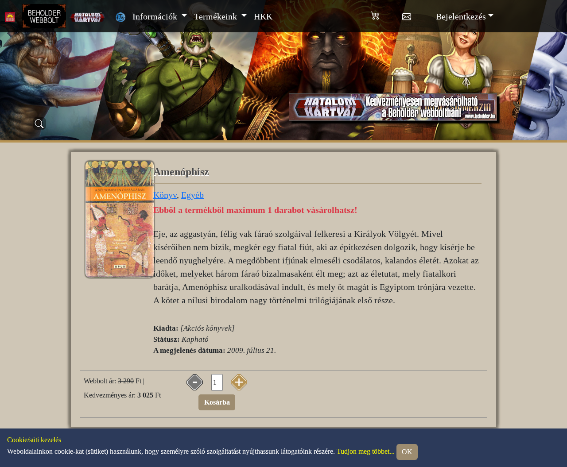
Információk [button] (155, 16)
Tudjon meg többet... (366, 451)
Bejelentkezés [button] (461, 16)
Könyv (165, 195)
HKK (263, 16)
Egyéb (192, 195)
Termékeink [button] (216, 16)
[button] (386, 13)
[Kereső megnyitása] (39, 123)
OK (407, 451)
